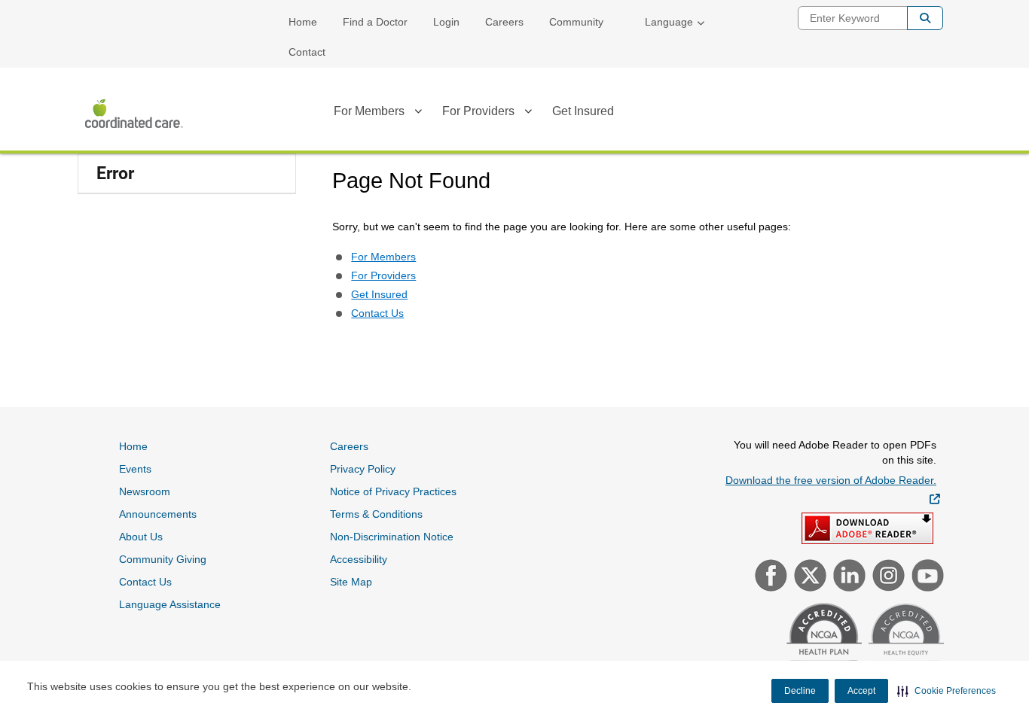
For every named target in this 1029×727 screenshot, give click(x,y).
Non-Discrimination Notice (391, 537)
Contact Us (377, 313)
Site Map (351, 582)
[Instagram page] (886, 577)
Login (446, 22)
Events (135, 469)
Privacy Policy (362, 469)
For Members (369, 111)
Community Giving (162, 559)
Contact (307, 52)
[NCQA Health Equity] (904, 639)
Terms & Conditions (376, 514)
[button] (946, 691)
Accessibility (358, 559)
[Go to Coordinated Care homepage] (134, 113)
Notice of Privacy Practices (393, 491)
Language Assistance (170, 604)
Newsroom (144, 491)
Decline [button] (800, 691)
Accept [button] (861, 691)
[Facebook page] (769, 577)
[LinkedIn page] (847, 577)
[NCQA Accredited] (822, 639)
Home (303, 22)
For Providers (478, 111)
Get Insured (583, 111)
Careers (504, 22)
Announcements (158, 514)
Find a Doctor (375, 22)
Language (669, 22)
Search (925, 18)
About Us (141, 537)
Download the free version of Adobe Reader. (832, 489)
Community (576, 22)
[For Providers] (528, 113)
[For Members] (418, 113)
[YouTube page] (926, 577)
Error (115, 173)
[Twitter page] (808, 577)
